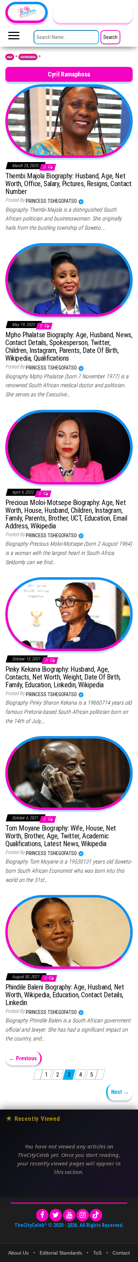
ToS (97, 1253)
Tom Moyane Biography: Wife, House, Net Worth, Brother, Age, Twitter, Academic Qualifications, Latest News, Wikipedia (60, 836)
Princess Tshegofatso (52, 201)
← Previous (23, 1058)
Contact (121, 1253)
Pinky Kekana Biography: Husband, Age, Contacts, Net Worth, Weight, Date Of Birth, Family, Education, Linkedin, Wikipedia (63, 677)
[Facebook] (42, 1215)
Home (9, 57)
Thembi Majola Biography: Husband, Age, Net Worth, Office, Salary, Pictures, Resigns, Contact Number (68, 184)
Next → (120, 1092)
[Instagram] (82, 1215)
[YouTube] (69, 1215)
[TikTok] (96, 1215)
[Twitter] (56, 1215)
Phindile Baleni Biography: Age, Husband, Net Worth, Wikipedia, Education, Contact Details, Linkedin (64, 995)
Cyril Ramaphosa (28, 57)
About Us (18, 1253)
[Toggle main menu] (13, 37)
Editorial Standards (61, 1253)
